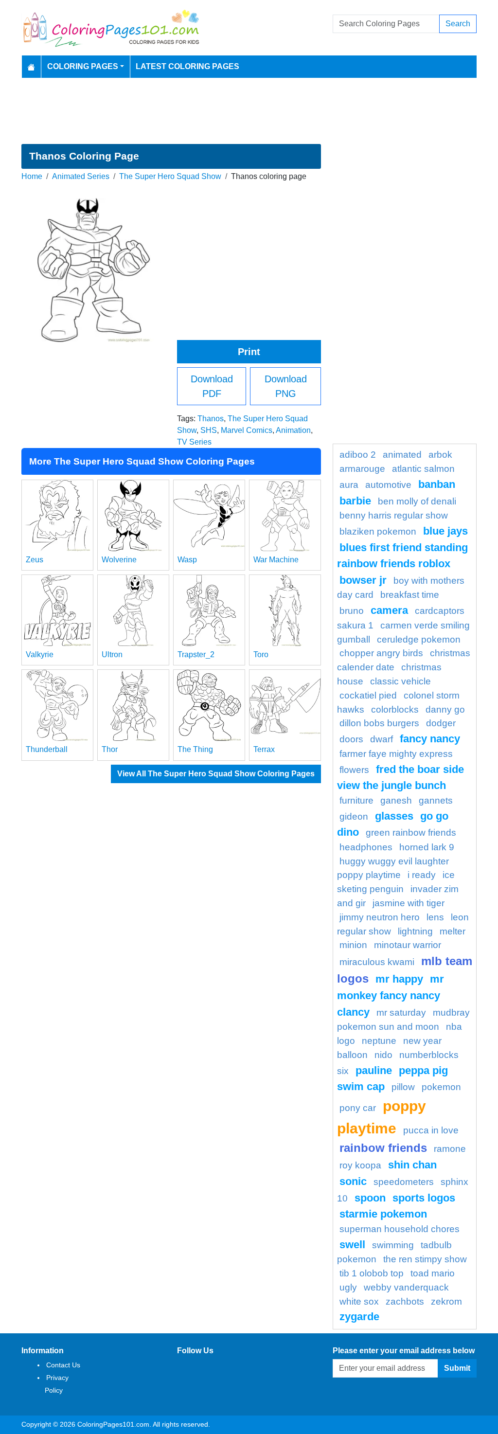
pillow (403, 1087)
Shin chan (412, 1165)
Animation (293, 430)
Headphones (365, 847)
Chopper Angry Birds (381, 653)
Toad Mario (432, 1273)
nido (383, 1055)
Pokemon (441, 1087)
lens (435, 917)
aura (348, 485)
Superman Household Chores (399, 1229)
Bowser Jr (363, 580)
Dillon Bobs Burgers (379, 723)
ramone (450, 1149)
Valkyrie (39, 654)
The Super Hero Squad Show (170, 176)
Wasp (187, 560)
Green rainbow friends (411, 832)
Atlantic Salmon (423, 469)
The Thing (195, 749)
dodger (441, 723)
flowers (354, 770)
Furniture (356, 800)
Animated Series (80, 176)
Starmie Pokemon (383, 1214)
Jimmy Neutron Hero (379, 917)
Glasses (394, 816)
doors (351, 739)
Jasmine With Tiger (409, 903)
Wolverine (119, 560)
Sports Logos (423, 1198)
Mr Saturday (401, 1012)
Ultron (112, 654)
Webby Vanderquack (406, 1287)
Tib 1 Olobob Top (371, 1273)
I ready (422, 875)
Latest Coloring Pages (187, 66)
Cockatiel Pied (368, 695)
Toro (260, 654)
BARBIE (355, 501)
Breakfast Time (409, 595)
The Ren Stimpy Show (425, 1259)
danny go (445, 709)
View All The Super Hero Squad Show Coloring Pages (216, 774)
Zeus (34, 560)
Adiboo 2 (357, 454)
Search (457, 23)
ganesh (396, 800)
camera (389, 610)
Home (31, 176)
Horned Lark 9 (426, 847)
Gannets (436, 800)
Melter (452, 931)
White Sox (359, 1301)
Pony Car (357, 1108)
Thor (110, 749)
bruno (351, 611)
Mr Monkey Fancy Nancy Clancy (390, 995)
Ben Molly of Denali (417, 501)
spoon (370, 1198)
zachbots (405, 1301)
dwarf (381, 739)
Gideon (353, 816)
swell (352, 1244)
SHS (208, 430)
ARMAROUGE (362, 469)
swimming (393, 1245)
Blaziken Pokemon (377, 531)
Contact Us (63, 1365)
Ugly (348, 1287)
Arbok (440, 454)
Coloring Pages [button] (82, 66)
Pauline (374, 1070)
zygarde (359, 1316)
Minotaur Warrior (407, 945)
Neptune (379, 1041)
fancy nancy (430, 739)
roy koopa (360, 1165)
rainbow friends (383, 1147)
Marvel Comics (246, 430)
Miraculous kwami (376, 962)
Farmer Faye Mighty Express (396, 754)
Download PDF (212, 386)
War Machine (276, 560)
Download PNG (286, 386)
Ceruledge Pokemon (419, 639)
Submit (457, 1368)
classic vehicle (400, 681)
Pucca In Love (431, 1130)
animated (402, 454)
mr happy (399, 979)
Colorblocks (395, 709)
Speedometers (404, 1182)
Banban (436, 484)
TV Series (194, 442)
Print (249, 351)
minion (353, 945)
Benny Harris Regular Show (393, 515)
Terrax (264, 749)
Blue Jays (445, 531)
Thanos (210, 418)
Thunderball (47, 749)
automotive (388, 485)
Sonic (353, 1181)
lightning (415, 931)
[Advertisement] (249, 111)
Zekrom (446, 1301)
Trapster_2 (196, 654)
